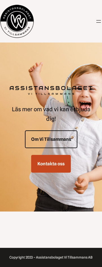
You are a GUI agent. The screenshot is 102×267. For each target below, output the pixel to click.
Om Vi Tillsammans (51, 139)
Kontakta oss (51, 163)
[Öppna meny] (98, 21)
